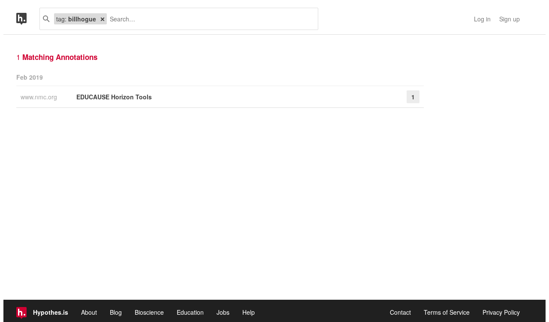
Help (248, 312)
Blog (116, 312)
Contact (400, 312)
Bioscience (149, 312)
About (89, 312)
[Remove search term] (102, 18)
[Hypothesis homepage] (27, 19)
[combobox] (209, 18)
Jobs (223, 312)
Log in (482, 19)
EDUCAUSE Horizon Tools (114, 96)
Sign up (509, 19)
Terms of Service (447, 312)
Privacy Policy (501, 312)
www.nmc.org (40, 96)
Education (190, 312)
